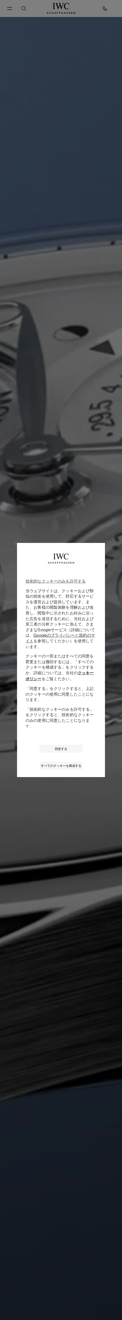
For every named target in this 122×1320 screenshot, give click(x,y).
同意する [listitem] (61, 749)
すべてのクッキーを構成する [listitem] (61, 765)
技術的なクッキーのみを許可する (56, 581)
